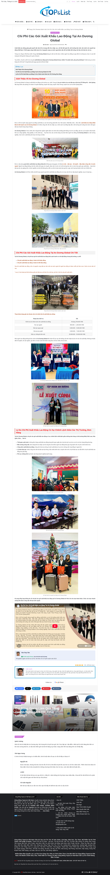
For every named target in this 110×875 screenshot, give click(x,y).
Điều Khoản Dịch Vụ (83, 814)
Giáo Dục (58, 21)
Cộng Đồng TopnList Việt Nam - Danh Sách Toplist (34, 872)
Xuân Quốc (46, 44)
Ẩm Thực (68, 21)
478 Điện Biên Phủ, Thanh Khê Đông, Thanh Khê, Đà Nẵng (65, 809)
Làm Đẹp (39, 21)
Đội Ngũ (79, 804)
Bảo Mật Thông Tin (82, 811)
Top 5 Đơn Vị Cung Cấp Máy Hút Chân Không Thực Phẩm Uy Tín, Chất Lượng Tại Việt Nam (43, 1)
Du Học (106, 1)
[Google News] (59, 682)
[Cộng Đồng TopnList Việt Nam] (55, 11)
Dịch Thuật (100, 1)
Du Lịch (49, 21)
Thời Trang (89, 1)
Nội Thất (78, 21)
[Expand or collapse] (94, 67)
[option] (55, 712)
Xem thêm (46, 811)
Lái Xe (94, 1)
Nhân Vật (83, 1)
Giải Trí (29, 21)
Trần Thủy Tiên (25, 652)
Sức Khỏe (19, 21)
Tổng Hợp (87, 21)
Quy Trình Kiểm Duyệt (83, 807)
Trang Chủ (31, 29)
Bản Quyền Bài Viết (82, 809)
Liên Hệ (78, 802)
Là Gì (78, 1)
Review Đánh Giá (41, 29)
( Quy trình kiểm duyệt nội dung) (40, 656)
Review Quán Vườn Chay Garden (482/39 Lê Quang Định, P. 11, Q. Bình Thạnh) (38, 712)
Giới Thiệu (79, 800)
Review (73, 1)
